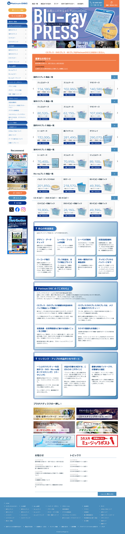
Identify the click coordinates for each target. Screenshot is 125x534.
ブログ (103, 526)
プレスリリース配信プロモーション (17, 106)
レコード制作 (13, 123)
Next (117, 89)
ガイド (56, 4)
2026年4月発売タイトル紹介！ (79, 476)
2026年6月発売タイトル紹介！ (79, 466)
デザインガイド (105, 518)
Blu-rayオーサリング (15, 78)
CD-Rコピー (12, 38)
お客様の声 (19, 193)
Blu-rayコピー (13, 74)
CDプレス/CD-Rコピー (15, 26)
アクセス (86, 509)
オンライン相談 (18, 10)
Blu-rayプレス (13, 70)
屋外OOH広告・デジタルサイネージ (17, 118)
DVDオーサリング (14, 62)
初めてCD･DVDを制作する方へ (13, 526)
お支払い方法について (15, 131)
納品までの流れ (46, 4)
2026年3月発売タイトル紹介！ (79, 481)
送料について (12, 135)
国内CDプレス (13, 30)
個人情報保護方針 (88, 515)
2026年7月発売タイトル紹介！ (79, 461)
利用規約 (86, 512)
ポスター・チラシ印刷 (15, 90)
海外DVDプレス (13, 54)
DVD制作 (11, 46)
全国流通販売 (12, 102)
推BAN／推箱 (13, 22)
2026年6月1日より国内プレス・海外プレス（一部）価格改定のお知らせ (49, 467)
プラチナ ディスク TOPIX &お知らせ (89, 526)
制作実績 (18, 203)
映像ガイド (103, 523)
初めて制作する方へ (67, 4)
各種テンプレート (14, 143)
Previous (34, 89)
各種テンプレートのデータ (107, 515)
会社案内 (80, 4)
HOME (7, 503)
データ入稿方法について (16, 139)
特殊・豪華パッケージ (15, 94)
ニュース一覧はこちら (107, 494)
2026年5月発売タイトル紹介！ (79, 471)
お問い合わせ (64, 526)
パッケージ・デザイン (15, 82)
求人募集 (86, 521)
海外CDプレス (13, 34)
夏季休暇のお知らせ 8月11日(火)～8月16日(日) (49, 63)
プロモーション (13, 98)
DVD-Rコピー (13, 58)
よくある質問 (17, 16)
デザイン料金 (12, 86)
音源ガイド (103, 521)
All (114, 77)
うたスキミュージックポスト (17, 114)
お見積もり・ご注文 (41, 526)
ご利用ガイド (13, 127)
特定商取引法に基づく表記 (90, 518)
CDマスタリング (13, 42)
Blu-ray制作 (12, 66)
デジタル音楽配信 (14, 110)
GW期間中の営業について (42, 480)
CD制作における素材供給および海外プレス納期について (51, 69)
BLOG (17, 198)
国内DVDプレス (13, 50)
